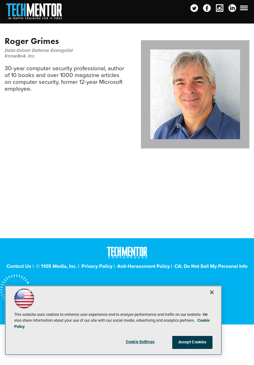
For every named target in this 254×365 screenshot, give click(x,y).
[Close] (212, 292)
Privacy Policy (96, 266)
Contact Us (19, 266)
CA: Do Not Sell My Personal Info (210, 266)
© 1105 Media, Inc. (56, 266)
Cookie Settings (140, 341)
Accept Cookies (192, 342)
